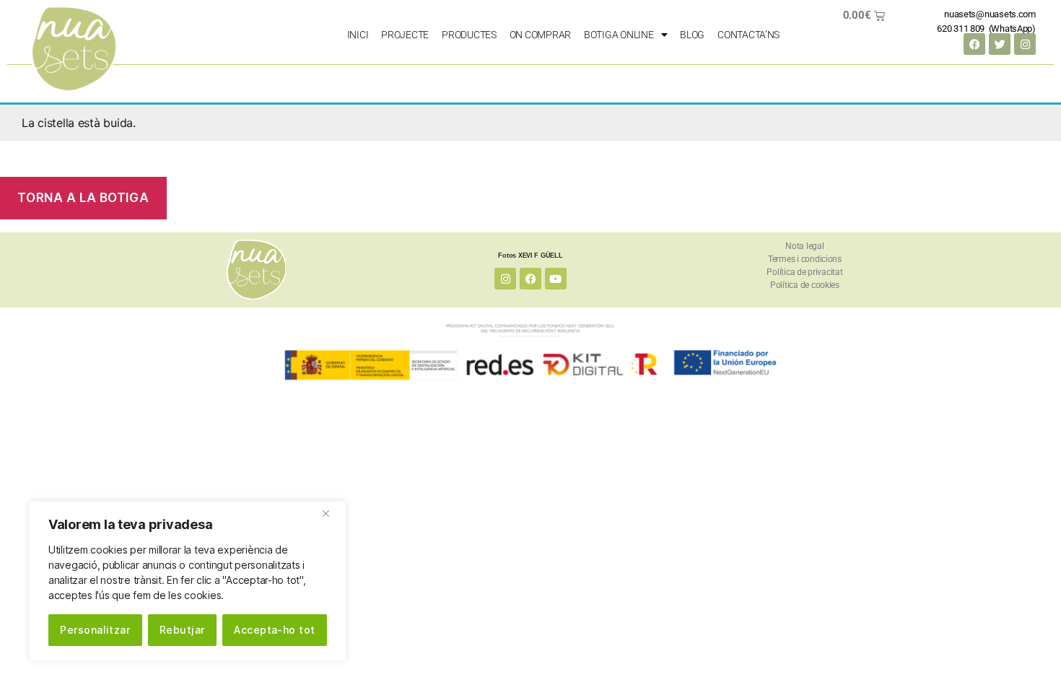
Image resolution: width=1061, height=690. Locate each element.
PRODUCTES (469, 34)
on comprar (540, 34)
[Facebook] (974, 44)
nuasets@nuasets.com (990, 14)
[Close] (331, 513)
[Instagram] (1025, 44)
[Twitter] (999, 44)
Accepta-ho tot (274, 630)
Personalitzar (95, 630)
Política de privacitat (804, 272)
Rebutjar (182, 630)
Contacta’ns (748, 34)
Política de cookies (804, 285)
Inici (358, 34)
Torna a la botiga (83, 198)
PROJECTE (405, 34)
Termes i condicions (805, 259)
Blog (692, 34)
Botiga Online (619, 34)
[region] (187, 581)
